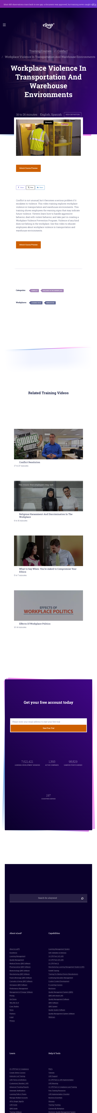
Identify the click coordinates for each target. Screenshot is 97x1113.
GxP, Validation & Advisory (57, 953)
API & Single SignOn (17, 1101)
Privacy (12, 1021)
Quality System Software (56, 1010)
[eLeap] (48, 25)
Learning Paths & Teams (18, 1094)
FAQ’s (50, 1069)
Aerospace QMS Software (18, 985)
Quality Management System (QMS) (60, 992)
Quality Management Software (58, 999)
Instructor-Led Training (17, 1076)
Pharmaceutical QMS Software (20, 967)
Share (22, 187)
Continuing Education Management (60, 978)
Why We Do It (14, 1003)
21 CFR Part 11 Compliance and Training (62, 1087)
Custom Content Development (58, 981)
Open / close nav (4, 25)
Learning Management (17, 956)
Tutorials (51, 1073)
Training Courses (40, 51)
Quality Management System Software (61, 1014)
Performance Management (19, 988)
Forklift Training (53, 971)
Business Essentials (55, 1098)
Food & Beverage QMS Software (21, 978)
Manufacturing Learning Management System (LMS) (66, 967)
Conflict (62, 51)
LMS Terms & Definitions (18, 1080)
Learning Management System (59, 949)
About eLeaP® (15, 949)
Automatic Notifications (17, 1090)
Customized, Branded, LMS (19, 1083)
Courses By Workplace (56, 1108)
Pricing (12, 996)
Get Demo (13, 999)
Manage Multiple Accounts (19, 1098)
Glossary (51, 1101)
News (12, 1010)
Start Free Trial (48, 728)
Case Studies (14, 1006)
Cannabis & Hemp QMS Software (21, 981)
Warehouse (50, 303)
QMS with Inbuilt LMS (55, 996)
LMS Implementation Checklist (58, 1094)
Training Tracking (54, 1105)
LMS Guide (13, 1105)
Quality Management (17, 960)
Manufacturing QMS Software (20, 974)
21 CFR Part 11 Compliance (19, 1069)
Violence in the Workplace (52, 290)
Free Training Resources (57, 1090)
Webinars (51, 1017)
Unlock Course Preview (28, 168)
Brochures (52, 988)
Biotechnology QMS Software (20, 971)
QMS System (52, 1006)
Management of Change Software (21, 992)
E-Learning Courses (55, 985)
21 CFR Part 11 (53, 963)
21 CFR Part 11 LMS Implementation (61, 1080)
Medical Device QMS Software (20, 963)
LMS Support (52, 1076)
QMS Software (53, 1003)
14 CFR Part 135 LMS (56, 960)
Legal (12, 1017)
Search (82, 898)
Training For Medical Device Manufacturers (63, 974)
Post (31, 187)
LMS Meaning (53, 1083)
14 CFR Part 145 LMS (56, 956)
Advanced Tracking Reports (19, 1087)
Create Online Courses (18, 1073)
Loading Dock (36, 303)
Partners (13, 1014)
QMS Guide (14, 1108)
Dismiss (93, 4)
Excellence (13, 953)
